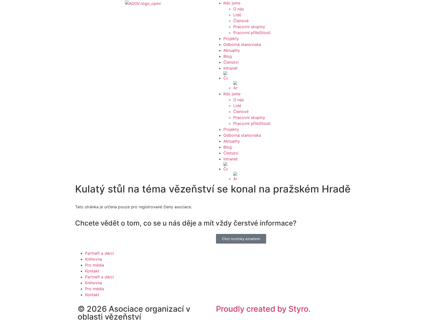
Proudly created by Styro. (263, 309)
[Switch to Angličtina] (293, 86)
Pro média (94, 265)
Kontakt (92, 270)
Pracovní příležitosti (252, 32)
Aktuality (231, 50)
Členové (241, 20)
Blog (227, 56)
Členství (230, 62)
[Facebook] (84, 240)
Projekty (231, 38)
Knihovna (93, 259)
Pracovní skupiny (249, 26)
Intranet (230, 68)
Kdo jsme (231, 2)
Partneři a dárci (99, 253)
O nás (238, 8)
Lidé (237, 14)
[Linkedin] (97, 240)
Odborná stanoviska (242, 44)
